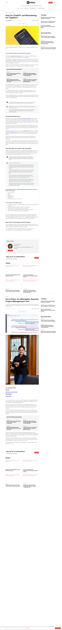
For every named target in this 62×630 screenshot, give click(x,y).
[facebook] (19, 23)
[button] (6, 2)
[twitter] (22, 23)
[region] (31, 628)
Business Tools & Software (10, 12)
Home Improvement (33, 8)
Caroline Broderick (9, 20)
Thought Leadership (41, 8)
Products (7, 296)
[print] (38, 23)
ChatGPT (27, 57)
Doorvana (26, 130)
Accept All (58, 628)
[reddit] (23, 23)
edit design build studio (11, 392)
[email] (25, 23)
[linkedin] (20, 23)
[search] (7, 2)
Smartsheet (8, 396)
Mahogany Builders (26, 118)
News (18, 8)
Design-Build (26, 8)
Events (22, 8)
